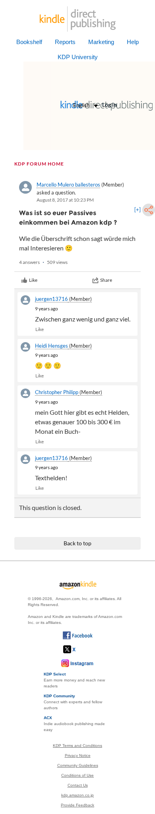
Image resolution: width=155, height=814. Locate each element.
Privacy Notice (78, 755)
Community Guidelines (77, 765)
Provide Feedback (77, 805)
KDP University (78, 57)
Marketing (101, 41)
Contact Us (78, 785)
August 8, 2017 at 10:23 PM (65, 200)
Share (106, 280)
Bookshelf (29, 41)
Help (133, 41)
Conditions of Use (77, 775)
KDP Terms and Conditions (77, 745)
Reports (65, 41)
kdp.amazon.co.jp (77, 795)
